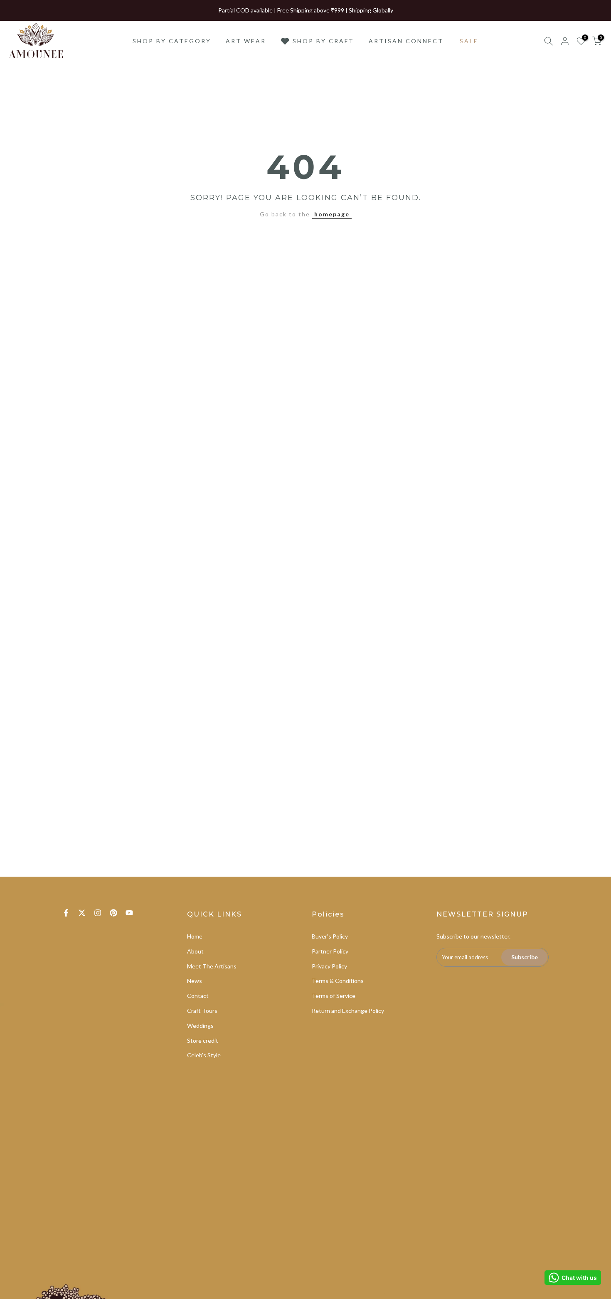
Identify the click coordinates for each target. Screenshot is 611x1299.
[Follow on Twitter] (82, 913)
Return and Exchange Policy (348, 1010)
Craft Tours (202, 1010)
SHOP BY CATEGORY (172, 40)
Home (194, 936)
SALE (469, 40)
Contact (198, 995)
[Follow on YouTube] (129, 913)
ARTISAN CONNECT (406, 40)
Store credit (202, 1040)
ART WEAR (246, 40)
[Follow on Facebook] (66, 913)
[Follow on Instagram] (97, 913)
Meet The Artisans (212, 966)
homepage (332, 214)
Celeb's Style (204, 1055)
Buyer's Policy (330, 936)
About (195, 951)
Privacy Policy (329, 966)
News (194, 980)
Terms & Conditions (338, 980)
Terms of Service (333, 995)
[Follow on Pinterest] (113, 913)
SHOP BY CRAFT (323, 40)
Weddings (200, 1025)
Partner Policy (330, 951)
